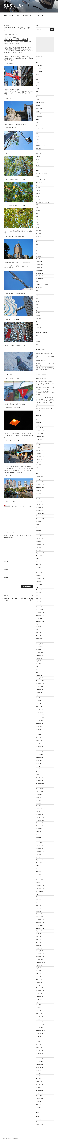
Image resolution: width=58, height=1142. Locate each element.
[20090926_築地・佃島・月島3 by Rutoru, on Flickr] (18, 120)
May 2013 (38, 803)
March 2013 (39, 808)
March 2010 (39, 911)
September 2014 (40, 757)
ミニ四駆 (38, 187)
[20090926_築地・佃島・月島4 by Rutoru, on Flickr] (18, 150)
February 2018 (39, 641)
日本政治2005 (39, 256)
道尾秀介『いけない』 (41, 360)
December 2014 (40, 749)
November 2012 (40, 820)
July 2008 (38, 968)
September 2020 (40, 553)
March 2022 (39, 501)
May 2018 (38, 632)
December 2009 (40, 919)
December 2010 (40, 885)
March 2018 (39, 638)
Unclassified (39, 114)
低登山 (37, 204)
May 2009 (38, 939)
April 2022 (38, 499)
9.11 (37, 60)
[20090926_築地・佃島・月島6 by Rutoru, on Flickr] (18, 201)
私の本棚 (38, 315)
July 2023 (38, 462)
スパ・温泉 (38, 153)
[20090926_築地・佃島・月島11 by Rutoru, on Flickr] (18, 315)
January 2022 (39, 507)
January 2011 (39, 882)
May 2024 (38, 447)
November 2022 (40, 484)
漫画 (37, 304)
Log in (37, 1116)
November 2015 (40, 717)
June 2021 (38, 527)
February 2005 (39, 1084)
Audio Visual (39, 65)
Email (6, 569)
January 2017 (39, 678)
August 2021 (39, 521)
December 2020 (40, 544)
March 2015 (39, 740)
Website (6, 577)
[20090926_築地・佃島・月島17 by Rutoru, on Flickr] (18, 463)
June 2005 (38, 1073)
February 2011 (39, 879)
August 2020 (39, 555)
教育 (37, 239)
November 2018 (40, 615)
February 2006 (39, 1050)
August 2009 (39, 931)
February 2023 (39, 476)
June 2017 (38, 663)
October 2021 (39, 516)
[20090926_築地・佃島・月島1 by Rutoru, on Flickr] (18, 85)
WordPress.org (39, 1124)
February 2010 (39, 914)
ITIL (37, 79)
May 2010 (38, 905)
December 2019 (40, 578)
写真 (37, 207)
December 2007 (40, 987)
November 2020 (40, 547)
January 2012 (39, 848)
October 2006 (39, 1027)
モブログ (38, 196)
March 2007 (39, 1013)
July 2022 (38, 490)
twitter (37, 111)
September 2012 (40, 825)
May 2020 (38, 564)
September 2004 (40, 1098)
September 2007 (40, 996)
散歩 (37, 242)
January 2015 (39, 746)
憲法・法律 (38, 233)
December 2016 (40, 680)
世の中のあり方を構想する (42, 202)
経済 (37, 321)
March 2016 (39, 706)
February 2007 (39, 1016)
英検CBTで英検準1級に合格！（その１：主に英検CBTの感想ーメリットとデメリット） (45, 383)
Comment (7, 541)
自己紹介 (11, 15)
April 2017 (38, 669)
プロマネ (38, 185)
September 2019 (40, 587)
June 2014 (38, 766)
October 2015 (39, 720)
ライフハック (39, 199)
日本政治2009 (39, 267)
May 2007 (38, 1007)
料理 (37, 247)
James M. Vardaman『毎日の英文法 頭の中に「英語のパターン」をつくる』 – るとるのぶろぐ (44, 399)
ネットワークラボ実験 (41, 173)
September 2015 (40, 723)
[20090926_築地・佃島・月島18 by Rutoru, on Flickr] (18, 498)
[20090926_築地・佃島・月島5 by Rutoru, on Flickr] (18, 176)
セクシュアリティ (40, 159)
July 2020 (38, 558)
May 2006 (38, 1041)
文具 (37, 244)
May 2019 (38, 598)
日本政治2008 (39, 264)
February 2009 (39, 948)
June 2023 (38, 464)
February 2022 (39, 504)
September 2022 (40, 487)
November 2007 (40, 990)
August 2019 (39, 589)
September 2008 (40, 962)
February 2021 (39, 538)
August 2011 (39, 862)
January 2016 (39, 712)
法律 (37, 295)
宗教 (37, 213)
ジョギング (38, 148)
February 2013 (39, 811)
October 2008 (39, 959)
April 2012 (38, 840)
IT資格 (37, 82)
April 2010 (38, 908)
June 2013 (38, 800)
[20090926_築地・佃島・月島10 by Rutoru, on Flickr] (18, 290)
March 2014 (39, 774)
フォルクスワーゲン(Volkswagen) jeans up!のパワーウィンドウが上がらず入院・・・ (44, 408)
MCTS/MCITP (39, 94)
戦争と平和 (38, 236)
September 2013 (40, 791)
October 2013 (39, 788)
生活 (37, 310)
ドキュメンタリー (40, 168)
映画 (37, 281)
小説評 (37, 224)
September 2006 (40, 1030)
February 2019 (39, 607)
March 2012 (39, 842)
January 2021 (39, 541)
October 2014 (39, 754)
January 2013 (39, 814)
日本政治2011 (39, 273)
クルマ (37, 139)
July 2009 (38, 933)
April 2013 (38, 806)
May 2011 (38, 871)
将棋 (37, 222)
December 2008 (40, 953)
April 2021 (38, 533)
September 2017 (40, 655)
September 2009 (40, 928)
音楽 (37, 344)
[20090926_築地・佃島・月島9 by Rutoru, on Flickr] (18, 258)
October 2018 (39, 618)
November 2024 (40, 430)
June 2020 (38, 561)
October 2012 (39, 823)
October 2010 (39, 891)
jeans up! (38, 85)
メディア (38, 190)
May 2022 (38, 496)
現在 (37, 307)
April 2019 (38, 601)
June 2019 (38, 595)
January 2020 (39, 575)
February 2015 (39, 743)
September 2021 (40, 518)
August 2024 (39, 439)
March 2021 (39, 535)
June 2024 (38, 444)
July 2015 (38, 729)
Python (38, 105)
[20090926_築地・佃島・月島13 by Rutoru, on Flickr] (18, 371)
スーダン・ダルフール (41, 151)
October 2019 (39, 584)
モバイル (38, 193)
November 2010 (40, 888)
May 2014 (38, 769)
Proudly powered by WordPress (10, 1138)
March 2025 (39, 422)
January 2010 (39, 916)
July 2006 (38, 1036)
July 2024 (38, 442)
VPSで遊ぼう (39, 116)
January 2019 (39, 609)
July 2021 (38, 524)
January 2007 (39, 1019)
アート (37, 122)
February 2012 (39, 845)
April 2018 (38, 635)
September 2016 (40, 689)
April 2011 (38, 874)
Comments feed (40, 1121)
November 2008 (40, 956)
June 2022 (38, 493)
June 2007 (38, 1004)
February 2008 (39, 982)
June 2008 (38, 970)
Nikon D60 (13, 38)
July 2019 (38, 592)
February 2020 (39, 572)
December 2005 (40, 1056)
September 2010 (40, 894)
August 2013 (39, 794)
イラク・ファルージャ (41, 128)
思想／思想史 (39, 230)
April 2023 (38, 470)
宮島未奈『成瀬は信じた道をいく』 (44, 353)
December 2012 (40, 817)
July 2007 (38, 1002)
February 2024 (39, 450)
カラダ (37, 136)
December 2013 (40, 783)
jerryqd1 (38, 378)
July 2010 (38, 899)
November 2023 (40, 456)
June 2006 (38, 1039)
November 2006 (40, 1024)
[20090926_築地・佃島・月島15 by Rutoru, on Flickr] (18, 430)
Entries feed (39, 1119)
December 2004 (40, 1090)
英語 (18, 15)
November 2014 (40, 752)
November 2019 (40, 581)
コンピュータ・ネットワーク (43, 145)
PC (37, 97)
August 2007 (39, 999)
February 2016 (39, 709)
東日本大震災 (39, 287)
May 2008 (38, 973)
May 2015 (38, 734)
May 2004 (38, 1104)
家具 (37, 216)
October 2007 (39, 993)
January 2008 (39, 985)
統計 (37, 324)
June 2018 (38, 629)
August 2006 (39, 1033)
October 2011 (39, 857)
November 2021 (40, 513)
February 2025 (39, 425)
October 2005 (39, 1061)
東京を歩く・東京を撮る (11, 521)
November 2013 (40, 786)
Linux (37, 88)
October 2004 (39, 1095)
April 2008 (38, 976)
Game (37, 74)
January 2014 (39, 780)
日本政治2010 (39, 270)
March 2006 (39, 1047)
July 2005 (38, 1070)
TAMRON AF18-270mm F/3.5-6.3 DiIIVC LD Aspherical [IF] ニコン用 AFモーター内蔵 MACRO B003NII (17, 41)
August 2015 (39, 726)
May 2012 (38, 837)
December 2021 (40, 510)
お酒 (37, 133)
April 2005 (38, 1078)
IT (36, 77)
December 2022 (40, 482)
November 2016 (40, 683)
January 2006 (39, 1053)
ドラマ (37, 170)
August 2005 (39, 1067)
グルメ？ (38, 142)
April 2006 (38, 1044)
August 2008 (39, 965)
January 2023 (39, 479)
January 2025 (39, 427)
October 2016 (39, 686)
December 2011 (40, 851)
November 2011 (40, 854)
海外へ (37, 301)
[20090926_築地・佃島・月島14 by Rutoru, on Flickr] (18, 400)
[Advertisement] (45, 44)
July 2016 (38, 695)
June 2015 (38, 732)
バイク (37, 176)
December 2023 (40, 453)
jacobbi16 (38, 381)
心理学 (37, 227)
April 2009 (38, 942)
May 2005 (38, 1076)
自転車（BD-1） (40, 330)
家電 (37, 219)
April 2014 (38, 771)
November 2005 (40, 1059)
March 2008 (39, 979)
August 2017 (39, 658)
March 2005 (39, 1081)
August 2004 (39, 1101)
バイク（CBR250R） (39, 15)
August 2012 (39, 828)
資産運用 (38, 341)
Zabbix (37, 119)
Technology (39, 108)
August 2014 (39, 760)
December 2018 (40, 612)
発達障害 (38, 313)
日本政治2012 (39, 276)
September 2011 (40, 859)
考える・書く (39, 327)
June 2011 (38, 868)
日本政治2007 (39, 261)
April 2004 (38, 1107)
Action (37, 62)
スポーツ (38, 156)
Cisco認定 (38, 68)
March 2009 (39, 945)
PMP (37, 99)
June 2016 (38, 697)
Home (5, 15)
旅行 (37, 250)
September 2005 (40, 1064)
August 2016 (39, 692)
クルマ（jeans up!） (26, 15)
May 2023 (38, 467)
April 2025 (38, 419)
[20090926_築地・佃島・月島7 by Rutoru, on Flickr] (18, 227)
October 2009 (39, 925)
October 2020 (39, 550)
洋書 (37, 298)
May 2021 (38, 530)
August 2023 (39, 459)
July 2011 (38, 865)
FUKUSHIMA (39, 71)
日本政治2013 (39, 278)
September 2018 (40, 621)
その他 (37, 162)
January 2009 (39, 950)
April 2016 (38, 703)
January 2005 (39, 1087)
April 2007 (38, 1010)
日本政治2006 (39, 259)
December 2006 (40, 1022)
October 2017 (39, 652)
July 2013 (38, 797)
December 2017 (40, 646)
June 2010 (38, 902)
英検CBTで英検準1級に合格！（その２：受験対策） (45, 402)
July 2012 (38, 831)
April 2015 (38, 737)
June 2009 (38, 936)
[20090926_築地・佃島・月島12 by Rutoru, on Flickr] (18, 341)
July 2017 (38, 661)
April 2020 (38, 567)
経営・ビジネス (40, 318)
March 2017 (39, 672)
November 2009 (40, 922)
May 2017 (38, 666)
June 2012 (38, 834)
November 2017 (40, 649)
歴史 (37, 290)
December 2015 (40, 715)
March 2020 (39, 570)
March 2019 (39, 604)
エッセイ (38, 131)
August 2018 (39, 624)
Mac (37, 91)
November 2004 (40, 1093)
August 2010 (39, 897)
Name (6, 561)
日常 (37, 253)
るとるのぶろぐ (14, 5)
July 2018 (38, 626)
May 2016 (38, 700)
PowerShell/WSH (40, 102)
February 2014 (39, 777)
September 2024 (40, 436)
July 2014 (38, 763)
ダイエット (38, 165)
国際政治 (38, 210)
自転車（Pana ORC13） (42, 332)
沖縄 (37, 293)
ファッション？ (40, 182)
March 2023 (39, 473)
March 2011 (39, 877)
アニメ (37, 125)
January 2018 (39, 644)
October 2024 (39, 433)
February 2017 (39, 675)
